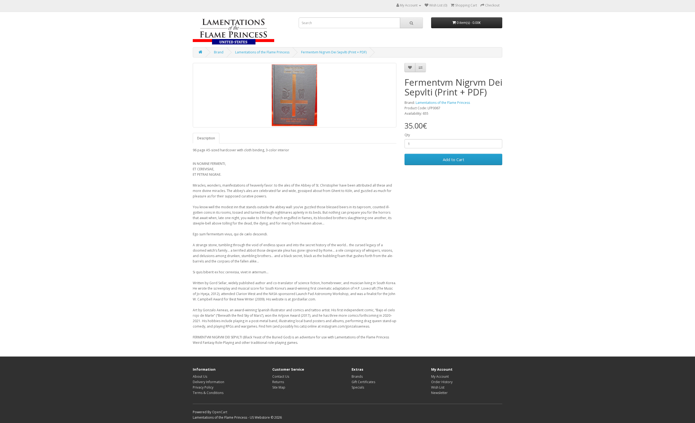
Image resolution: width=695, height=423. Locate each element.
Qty (407, 135)
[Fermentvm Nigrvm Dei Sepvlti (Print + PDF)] (294, 95)
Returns (278, 382)
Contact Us (280, 376)
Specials (358, 387)
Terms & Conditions (208, 392)
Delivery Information (208, 382)
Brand (218, 52)
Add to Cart (453, 159)
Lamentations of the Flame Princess (262, 52)
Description (206, 138)
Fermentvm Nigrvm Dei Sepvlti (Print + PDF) (334, 52)
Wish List (437, 387)
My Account (440, 376)
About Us (200, 376)
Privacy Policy (203, 387)
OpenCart (219, 412)
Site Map (278, 387)
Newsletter (439, 392)
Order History (442, 382)
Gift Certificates (363, 382)
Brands (357, 376)
